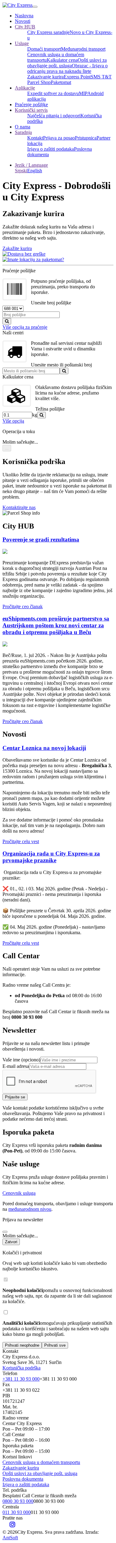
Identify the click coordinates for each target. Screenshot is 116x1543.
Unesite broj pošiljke (51, 302)
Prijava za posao (59, 137)
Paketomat (61, 82)
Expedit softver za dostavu (53, 93)
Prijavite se (15, 1097)
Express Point (77, 76)
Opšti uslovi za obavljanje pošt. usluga (67, 62)
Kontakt (35, 137)
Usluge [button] (22, 43)
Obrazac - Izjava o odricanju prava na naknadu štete (67, 68)
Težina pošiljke (50, 409)
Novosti (22, 21)
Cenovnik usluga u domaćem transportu (41, 1462)
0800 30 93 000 (17, 1501)
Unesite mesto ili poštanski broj (61, 364)
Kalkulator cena (62, 60)
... (7, 448)
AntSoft (10, 1537)
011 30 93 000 (16, 1512)
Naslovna (24, 15)
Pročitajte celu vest (20, 841)
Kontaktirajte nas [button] (19, 507)
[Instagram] (12, 1526)
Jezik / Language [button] (31, 165)
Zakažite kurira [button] (17, 248)
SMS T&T (101, 76)
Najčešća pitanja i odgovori (53, 115)
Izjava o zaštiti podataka (50, 149)
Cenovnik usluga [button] (19, 1193)
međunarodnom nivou (29, 1209)
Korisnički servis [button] (31, 110)
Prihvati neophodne (22, 1345)
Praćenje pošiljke (31, 104)
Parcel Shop (39, 82)
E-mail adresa (15, 1066)
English (34, 170)
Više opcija (13, 421)
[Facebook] (5, 1526)
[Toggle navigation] (34, 7)
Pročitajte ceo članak (22, 606)
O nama (22, 126)
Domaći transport (44, 49)
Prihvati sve (55, 1345)
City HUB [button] (25, 26)
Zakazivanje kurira (45, 76)
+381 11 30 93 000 (21, 1379)
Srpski (21, 170)
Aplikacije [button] (25, 87)
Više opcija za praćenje (24, 327)
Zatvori (11, 1242)
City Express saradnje (48, 32)
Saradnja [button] (23, 132)
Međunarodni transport (83, 49)
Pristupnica (86, 137)
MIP (83, 93)
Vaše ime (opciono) (21, 1059)
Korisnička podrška (21, 1367)
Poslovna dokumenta (22, 1479)
